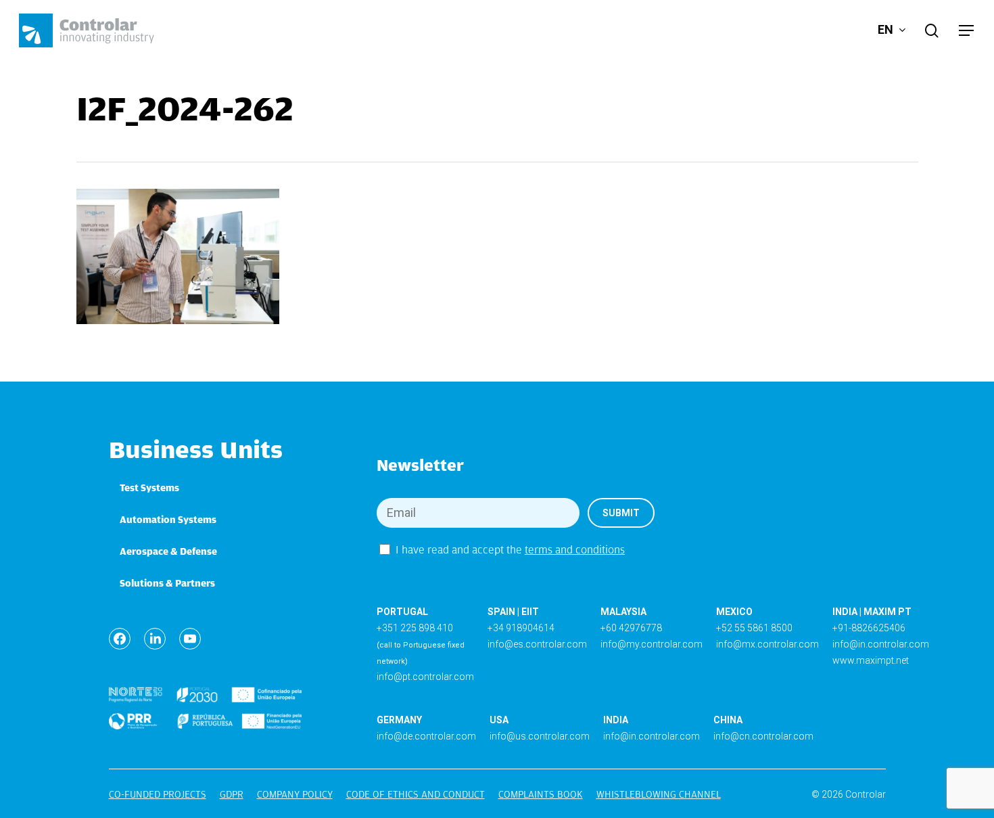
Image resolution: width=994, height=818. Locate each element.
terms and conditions (575, 549)
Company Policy (295, 794)
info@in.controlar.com (880, 644)
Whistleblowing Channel (658, 794)
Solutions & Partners (167, 583)
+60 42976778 (631, 627)
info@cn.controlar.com (763, 736)
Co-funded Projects (157, 794)
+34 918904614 (521, 627)
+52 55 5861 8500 (754, 627)
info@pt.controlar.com (425, 676)
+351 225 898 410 (415, 627)
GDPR (231, 794)
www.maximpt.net (870, 660)
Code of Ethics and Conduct (415, 794)
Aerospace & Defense (168, 551)
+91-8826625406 (868, 627)
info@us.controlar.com (540, 736)
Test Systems (149, 487)
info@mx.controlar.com (767, 644)
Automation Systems (168, 519)
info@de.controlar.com (426, 736)
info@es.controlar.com (537, 644)
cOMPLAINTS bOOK (540, 794)
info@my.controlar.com (651, 644)
